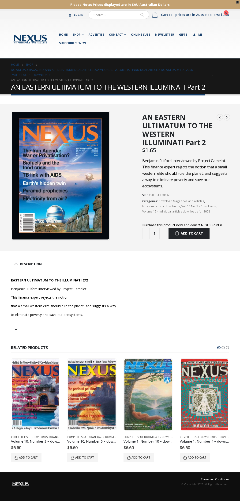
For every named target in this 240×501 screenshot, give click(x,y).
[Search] (142, 15)
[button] (219, 347)
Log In (78, 14)
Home (63, 35)
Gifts (183, 35)
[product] (35, 394)
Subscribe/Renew (72, 43)
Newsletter (164, 35)
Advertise (96, 35)
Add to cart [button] (28, 457)
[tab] (120, 327)
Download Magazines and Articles (181, 201)
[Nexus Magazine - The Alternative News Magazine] (30, 38)
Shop (77, 35)
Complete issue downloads (29, 437)
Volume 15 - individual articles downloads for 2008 (176, 211)
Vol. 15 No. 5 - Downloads (198, 206)
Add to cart (192, 233)
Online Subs (140, 35)
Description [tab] (31, 264)
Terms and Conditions (215, 479)
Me (200, 35)
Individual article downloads (161, 206)
